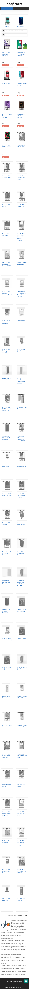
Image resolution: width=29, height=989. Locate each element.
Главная (3, 13)
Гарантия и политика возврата (14, 981)
